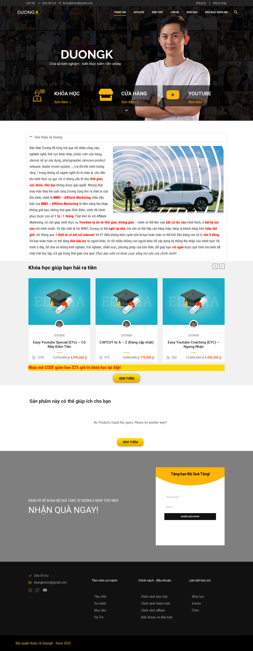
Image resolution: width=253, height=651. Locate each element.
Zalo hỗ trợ (41, 575)
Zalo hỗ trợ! (49, 3)
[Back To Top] (246, 645)
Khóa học (192, 12)
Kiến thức (157, 12)
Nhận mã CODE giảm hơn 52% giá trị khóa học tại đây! (74, 367)
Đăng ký (201, 3)
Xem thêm (61, 102)
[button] (126, 137)
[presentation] (215, 266)
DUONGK (59, 335)
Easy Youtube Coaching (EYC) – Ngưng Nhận (126, 344)
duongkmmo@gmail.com (78, 3)
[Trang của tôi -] (28, 12)
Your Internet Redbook (193, 342)
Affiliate (139, 12)
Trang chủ (120, 12)
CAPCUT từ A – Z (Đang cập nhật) (59, 342)
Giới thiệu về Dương (48, 137)
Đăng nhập (219, 3)
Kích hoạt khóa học (216, 12)
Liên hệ (175, 12)
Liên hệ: (30, 3)
